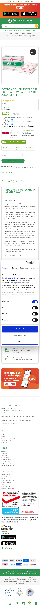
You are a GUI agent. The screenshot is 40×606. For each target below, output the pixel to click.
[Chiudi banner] (37, 262)
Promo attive (5, 457)
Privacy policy (6, 482)
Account (4, 451)
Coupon (4, 455)
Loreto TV (4, 463)
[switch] (35, 307)
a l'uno (7, 148)
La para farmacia (6, 474)
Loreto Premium (6, 487)
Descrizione (7, 182)
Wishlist (4, 453)
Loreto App (5, 442)
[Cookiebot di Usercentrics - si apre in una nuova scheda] (26, 262)
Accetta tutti (20, 329)
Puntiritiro (16, 603)
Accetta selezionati (20, 335)
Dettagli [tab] (14, 268)
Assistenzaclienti (23, 603)
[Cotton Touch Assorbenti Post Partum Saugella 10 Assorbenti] (20, 65)
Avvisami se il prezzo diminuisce (27, 167)
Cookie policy (5, 485)
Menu (3, 603)
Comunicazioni (6, 440)
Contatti (4, 476)
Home (11, 34)
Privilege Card (6, 459)
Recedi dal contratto (8, 465)
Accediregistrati (36, 603)
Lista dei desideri (8, 167)
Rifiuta (20, 341)
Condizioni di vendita (8, 480)
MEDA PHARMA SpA (28, 130)
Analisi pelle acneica (8, 438)
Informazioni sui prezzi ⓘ (8, 172)
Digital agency (20, 583)
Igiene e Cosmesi (20, 34)
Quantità (4, 156)
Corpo (29, 34)
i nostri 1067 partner (13, 278)
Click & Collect (6, 461)
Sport (3, 434)
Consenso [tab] (5, 268)
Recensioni (17, 182)
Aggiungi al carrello (13, 161)
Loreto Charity (6, 489)
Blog (3, 436)
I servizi (3, 478)
